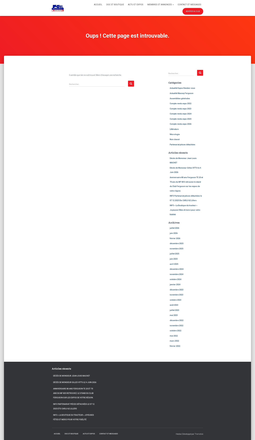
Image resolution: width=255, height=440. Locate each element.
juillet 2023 (174, 310)
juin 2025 (174, 259)
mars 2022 (174, 341)
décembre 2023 (176, 290)
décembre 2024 (176, 269)
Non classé (175, 139)
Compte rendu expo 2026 (180, 124)
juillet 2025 (174, 254)
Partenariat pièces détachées (182, 145)
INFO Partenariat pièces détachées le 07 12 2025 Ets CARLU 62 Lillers (73, 406)
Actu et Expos (135, 4)
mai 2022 (174, 336)
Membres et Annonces (159, 4)
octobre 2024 (175, 279)
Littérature (174, 129)
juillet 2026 (174, 228)
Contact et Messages (189, 4)
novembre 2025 (176, 249)
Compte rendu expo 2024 (180, 114)
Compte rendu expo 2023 (180, 109)
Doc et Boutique (115, 4)
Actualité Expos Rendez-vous (182, 88)
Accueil (98, 4)
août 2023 (174, 305)
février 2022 (175, 346)
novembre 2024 (176, 274)
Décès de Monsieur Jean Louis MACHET (71, 376)
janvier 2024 (175, 284)
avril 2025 (174, 264)
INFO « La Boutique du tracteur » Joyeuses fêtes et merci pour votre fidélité (185, 209)
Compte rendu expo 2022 (180, 103)
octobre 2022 (175, 331)
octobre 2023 (175, 300)
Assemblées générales (180, 98)
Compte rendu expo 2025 (180, 119)
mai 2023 (174, 315)
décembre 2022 (176, 320)
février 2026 (175, 238)
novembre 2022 (176, 326)
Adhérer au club (193, 11)
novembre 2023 (176, 295)
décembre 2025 (176, 243)
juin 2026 (174, 233)
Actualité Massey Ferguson (181, 93)
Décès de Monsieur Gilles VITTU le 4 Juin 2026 (74, 382)
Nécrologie (175, 134)
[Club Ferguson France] (58, 8)
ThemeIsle (199, 434)
